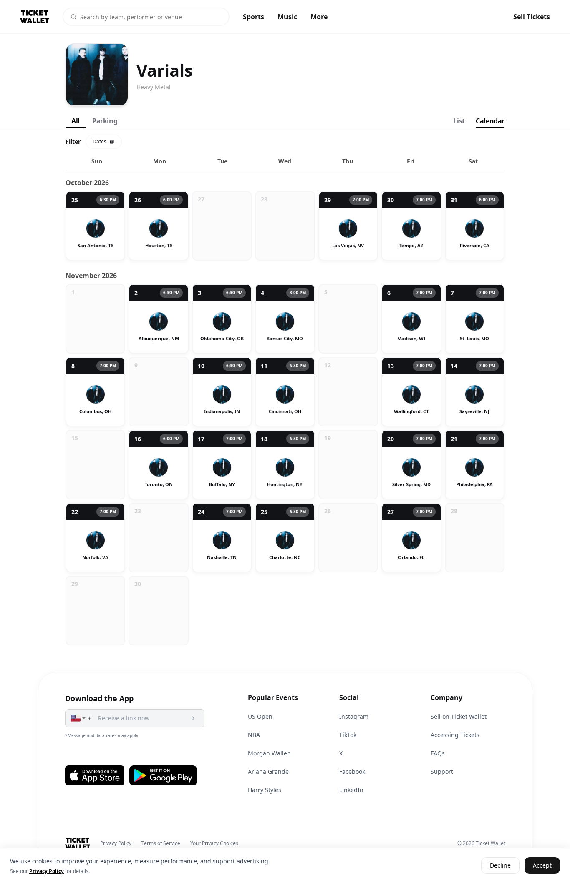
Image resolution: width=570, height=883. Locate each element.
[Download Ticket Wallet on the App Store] (94, 775)
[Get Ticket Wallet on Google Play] (163, 775)
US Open (260, 716)
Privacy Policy (115, 843)
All (75, 120)
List (458, 120)
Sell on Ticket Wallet (459, 716)
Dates (99, 141)
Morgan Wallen (269, 753)
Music (287, 16)
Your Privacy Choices (214, 843)
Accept (542, 866)
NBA (254, 735)
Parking (104, 120)
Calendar (490, 120)
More (319, 16)
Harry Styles (264, 790)
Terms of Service (160, 843)
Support (442, 771)
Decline (500, 866)
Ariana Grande (268, 771)
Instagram (353, 716)
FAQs (438, 753)
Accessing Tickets (455, 735)
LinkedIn (351, 790)
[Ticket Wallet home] (78, 843)
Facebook (352, 771)
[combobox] (78, 718)
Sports (253, 16)
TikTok (347, 735)
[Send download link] (193, 718)
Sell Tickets (531, 16)
